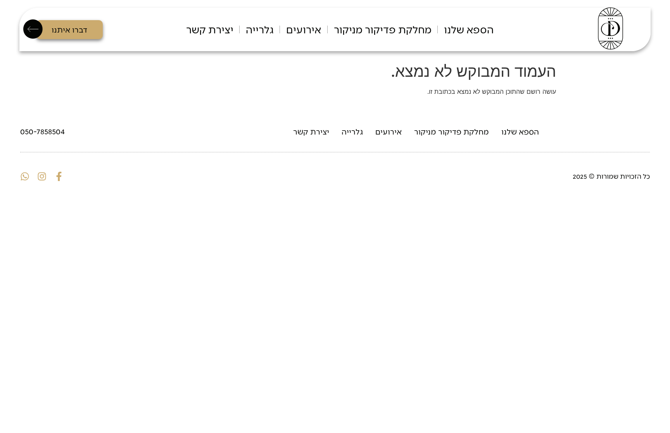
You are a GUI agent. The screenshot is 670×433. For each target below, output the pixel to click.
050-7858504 (42, 131)
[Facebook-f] (59, 176)
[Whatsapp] (24, 176)
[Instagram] (42, 176)
